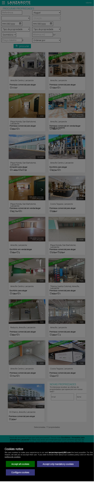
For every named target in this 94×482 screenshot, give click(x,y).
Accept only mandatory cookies (58, 464)
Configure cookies (20, 472)
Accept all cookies (20, 464)
